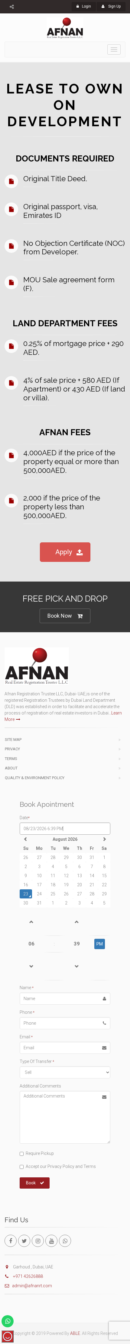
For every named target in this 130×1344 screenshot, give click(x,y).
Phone (27, 1012)
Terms (11, 758)
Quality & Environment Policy (34, 778)
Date (25, 817)
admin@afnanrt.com (32, 1285)
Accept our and (61, 1166)
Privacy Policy (60, 1166)
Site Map (13, 739)
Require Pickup (40, 1153)
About (11, 768)
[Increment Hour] (32, 921)
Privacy (12, 749)
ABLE (75, 1333)
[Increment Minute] (77, 921)
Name (27, 987)
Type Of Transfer (37, 1061)
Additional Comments (40, 1086)
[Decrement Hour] (32, 966)
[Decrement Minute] (77, 966)
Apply (63, 552)
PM (99, 944)
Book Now (59, 616)
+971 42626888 (27, 1276)
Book (31, 1182)
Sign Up (114, 6)
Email (26, 1036)
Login (86, 6)
